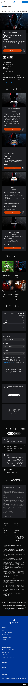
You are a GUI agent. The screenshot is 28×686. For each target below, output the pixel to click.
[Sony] (24, 685)
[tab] (10, 433)
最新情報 (4, 11)
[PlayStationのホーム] (14, 2)
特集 (9, 11)
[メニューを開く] (1, 2)
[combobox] (14, 339)
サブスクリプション (21, 11)
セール (13, 11)
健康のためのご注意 (7, 594)
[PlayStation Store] (6, 6)
